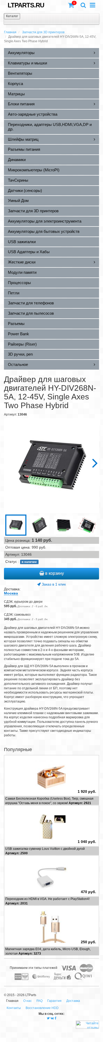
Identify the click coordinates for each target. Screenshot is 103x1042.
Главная (10, 32)
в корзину (54, 573)
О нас (27, 1001)
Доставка (73, 1001)
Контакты (14, 1008)
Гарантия (54, 1001)
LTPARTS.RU (26, 5)
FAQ (39, 1001)
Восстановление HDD (42, 1008)
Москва (11, 593)
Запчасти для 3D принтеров (43, 32)
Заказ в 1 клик (53, 584)
